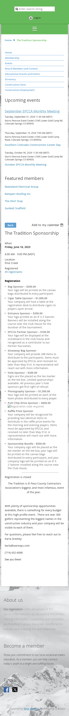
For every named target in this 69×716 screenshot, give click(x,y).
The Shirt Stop (14, 201)
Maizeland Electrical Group (21, 186)
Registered (11, 268)
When (8, 243)
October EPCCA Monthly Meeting (25, 164)
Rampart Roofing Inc (18, 194)
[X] (15, 690)
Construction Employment (20, 90)
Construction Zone (15, 84)
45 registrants (13, 272)
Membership (12, 58)
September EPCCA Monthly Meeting (32, 111)
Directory (10, 79)
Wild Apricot (31, 708)
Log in (37, 17)
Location (10, 259)
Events (8, 63)
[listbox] (48, 225)
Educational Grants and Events (22, 74)
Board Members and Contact (21, 68)
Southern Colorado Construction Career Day (33, 145)
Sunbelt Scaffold (15, 208)
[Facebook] (7, 690)
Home (8, 40)
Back (10, 225)
